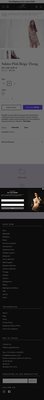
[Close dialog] (43, 188)
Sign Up (12, 208)
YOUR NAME (3, 198)
